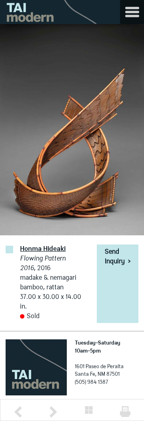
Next (53, 412)
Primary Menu (132, 12)
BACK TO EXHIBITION (89, 410)
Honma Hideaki (43, 249)
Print (125, 411)
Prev (18, 412)
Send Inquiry (117, 257)
